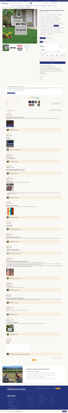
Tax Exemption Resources (43, 400)
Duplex (42, 21)
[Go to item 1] (29, 102)
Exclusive (47, 21)
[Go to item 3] (35, 102)
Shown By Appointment (45, 32)
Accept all (64, 411)
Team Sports (29, 400)
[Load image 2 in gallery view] (13, 48)
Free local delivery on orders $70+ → (33, 0)
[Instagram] (10, 408)
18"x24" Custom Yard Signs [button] (14, 161)
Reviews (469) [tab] (9, 110)
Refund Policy (53, 400)
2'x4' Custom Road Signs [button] (14, 314)
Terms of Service (53, 401)
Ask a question (56, 103)
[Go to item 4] (38, 102)
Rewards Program (42, 401)
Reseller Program (41, 397)
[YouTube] (16, 408)
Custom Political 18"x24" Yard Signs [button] (15, 229)
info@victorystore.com (11, 405)
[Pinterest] (14, 408)
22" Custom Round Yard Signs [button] (14, 290)
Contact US (41, 404)
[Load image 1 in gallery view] (6, 48)
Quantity (59, 44)
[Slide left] (4, 26)
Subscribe (57, 388)
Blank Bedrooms (43, 19)
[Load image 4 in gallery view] (26, 48)
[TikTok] (12, 408)
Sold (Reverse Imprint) (59, 32)
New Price (56, 25)
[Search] (31, 3)
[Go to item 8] (38, 105)
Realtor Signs (30, 404)
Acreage (49, 34)
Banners (29, 397)
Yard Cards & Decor (30, 401)
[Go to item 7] (35, 105)
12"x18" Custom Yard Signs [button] (14, 217)
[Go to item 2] (32, 102)
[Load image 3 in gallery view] (20, 48)
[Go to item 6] (32, 105)
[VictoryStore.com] (4, 3)
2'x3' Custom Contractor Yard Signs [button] (15, 253)
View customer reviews (11, 93)
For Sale (47, 23)
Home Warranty (60, 23)
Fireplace (57, 21)
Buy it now (52, 62)
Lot (51, 25)
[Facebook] (8, 408)
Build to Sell (51, 19)
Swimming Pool (43, 34)
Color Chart (52, 397)
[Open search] (50, 110)
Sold (52, 32)
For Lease (53, 23)
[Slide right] (35, 26)
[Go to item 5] (29, 105)
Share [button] (42, 76)
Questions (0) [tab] (14, 110)
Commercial (57, 19)
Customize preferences (18, 411)
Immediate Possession (44, 25)
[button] (42, 11)
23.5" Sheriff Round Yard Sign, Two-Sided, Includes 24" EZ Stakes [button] (20, 354)
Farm (52, 21)
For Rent (42, 23)
